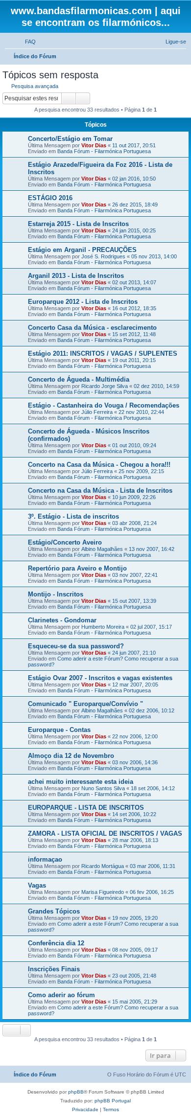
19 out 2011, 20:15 (134, 360)
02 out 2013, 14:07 (134, 282)
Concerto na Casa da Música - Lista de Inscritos (100, 490)
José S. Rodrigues (103, 256)
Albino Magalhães (102, 549)
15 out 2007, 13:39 (134, 601)
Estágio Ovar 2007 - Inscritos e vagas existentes (100, 678)
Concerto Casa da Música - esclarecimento (92, 327)
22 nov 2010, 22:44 (141, 412)
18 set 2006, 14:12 (153, 788)
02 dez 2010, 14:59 (156, 386)
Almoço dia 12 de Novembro (71, 755)
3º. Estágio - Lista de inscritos (73, 516)
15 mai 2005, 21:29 (134, 1002)
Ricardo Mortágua (102, 866)
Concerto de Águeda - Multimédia (78, 379)
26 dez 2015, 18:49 (135, 204)
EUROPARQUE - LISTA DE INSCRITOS (86, 807)
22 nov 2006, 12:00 (135, 736)
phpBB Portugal (113, 1100)
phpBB (76, 1092)
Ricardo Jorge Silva (104, 386)
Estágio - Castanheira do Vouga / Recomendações (103, 405)
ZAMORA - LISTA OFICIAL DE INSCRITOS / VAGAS (105, 833)
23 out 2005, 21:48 (134, 976)
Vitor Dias (93, 145)
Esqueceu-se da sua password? (76, 646)
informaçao (45, 859)
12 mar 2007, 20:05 (135, 684)
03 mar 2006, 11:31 (152, 866)
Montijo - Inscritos (55, 594)
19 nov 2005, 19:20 (135, 918)
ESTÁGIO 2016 (50, 198)
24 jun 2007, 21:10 (134, 653)
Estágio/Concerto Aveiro (65, 542)
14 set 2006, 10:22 (134, 814)
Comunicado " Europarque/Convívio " (85, 704)
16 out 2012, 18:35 (134, 308)
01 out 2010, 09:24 (134, 445)
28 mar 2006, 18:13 (135, 840)
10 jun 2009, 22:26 (134, 497)
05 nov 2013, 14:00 (154, 256)
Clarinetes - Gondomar (62, 620)
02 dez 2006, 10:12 (151, 710)
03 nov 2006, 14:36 (135, 762)
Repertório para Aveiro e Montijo (77, 568)
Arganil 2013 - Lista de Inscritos (76, 275)
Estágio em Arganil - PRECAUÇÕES (82, 249)
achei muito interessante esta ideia (80, 781)
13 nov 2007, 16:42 (151, 549)
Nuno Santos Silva (103, 788)
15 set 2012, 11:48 (134, 334)
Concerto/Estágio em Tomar (70, 138)
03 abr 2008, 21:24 (134, 523)
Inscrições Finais (54, 969)
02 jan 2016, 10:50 (134, 179)
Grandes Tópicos (54, 911)
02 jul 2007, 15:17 (151, 627)
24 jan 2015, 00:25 (134, 230)
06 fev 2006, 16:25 (152, 892)
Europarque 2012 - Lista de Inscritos (83, 301)
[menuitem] (26, 41)
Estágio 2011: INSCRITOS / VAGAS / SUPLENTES (102, 353)
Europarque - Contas (59, 729)
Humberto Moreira (102, 627)
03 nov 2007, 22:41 (135, 575)
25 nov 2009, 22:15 (141, 471)
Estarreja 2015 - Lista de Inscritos (78, 224)
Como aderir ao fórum (61, 995)
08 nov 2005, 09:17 (135, 950)
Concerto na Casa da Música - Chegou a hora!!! (99, 464)
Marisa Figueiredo (102, 892)
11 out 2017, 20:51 (134, 145)
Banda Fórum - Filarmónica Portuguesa (104, 151)
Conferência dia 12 (56, 943)
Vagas (37, 885)
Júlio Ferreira (97, 412)
